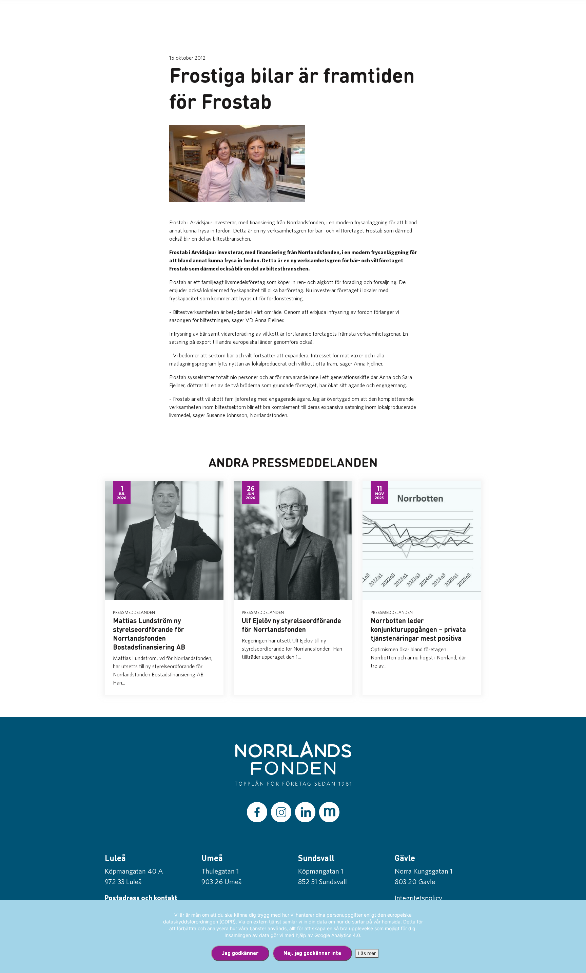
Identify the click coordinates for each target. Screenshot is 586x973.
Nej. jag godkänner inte (312, 952)
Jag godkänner (240, 952)
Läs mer (367, 953)
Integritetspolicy (418, 898)
